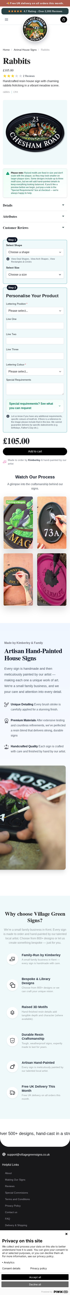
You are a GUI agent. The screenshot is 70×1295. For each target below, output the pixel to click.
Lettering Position (16, 303)
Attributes (10, 216)
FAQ (7, 1218)
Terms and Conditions (17, 1199)
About (8, 1173)
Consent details (11, 1268)
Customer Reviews (15, 227)
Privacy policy (38, 1268)
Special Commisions (16, 1192)
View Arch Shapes (40, 259)
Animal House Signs (25, 49)
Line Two (11, 334)
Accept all (35, 1277)
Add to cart (35, 451)
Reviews (10, 1186)
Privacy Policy (13, 1205)
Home (6, 49)
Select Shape (14, 245)
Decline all (35, 1284)
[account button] (55, 19)
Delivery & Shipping (16, 1225)
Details (7, 205)
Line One (11, 319)
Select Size (12, 267)
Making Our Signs (15, 1179)
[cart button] (63, 19)
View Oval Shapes (20, 259)
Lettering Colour (15, 364)
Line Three (12, 349)
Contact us (11, 1212)
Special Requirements (18, 379)
